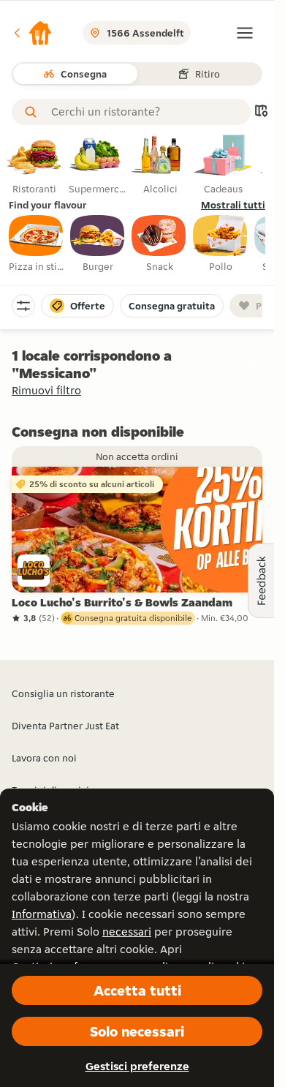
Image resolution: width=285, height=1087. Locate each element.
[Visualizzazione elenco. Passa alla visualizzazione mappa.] (261, 112)
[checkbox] (36, 244)
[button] (32, 33)
